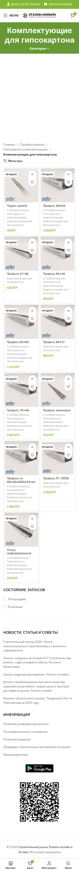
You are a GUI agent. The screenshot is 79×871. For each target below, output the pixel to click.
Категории (38, 48)
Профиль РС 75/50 (56, 478)
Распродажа (17, 599)
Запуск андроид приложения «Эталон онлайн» (36, 674)
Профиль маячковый (56, 410)
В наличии (15, 607)
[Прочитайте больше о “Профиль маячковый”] (68, 379)
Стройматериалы (32, 144)
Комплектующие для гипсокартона (19, 223)
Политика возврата (16, 739)
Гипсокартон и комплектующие (25, 149)
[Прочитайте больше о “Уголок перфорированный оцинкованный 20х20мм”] (32, 519)
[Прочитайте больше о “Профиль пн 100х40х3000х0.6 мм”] (32, 447)
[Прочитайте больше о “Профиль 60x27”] (68, 311)
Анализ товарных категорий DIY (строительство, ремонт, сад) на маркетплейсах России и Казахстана (37, 662)
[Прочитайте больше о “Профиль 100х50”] (68, 174)
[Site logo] (39, 15)
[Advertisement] (39, 95)
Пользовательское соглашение (25, 731)
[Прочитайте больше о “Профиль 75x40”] (32, 379)
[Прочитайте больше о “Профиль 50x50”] (32, 311)
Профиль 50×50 (18, 342)
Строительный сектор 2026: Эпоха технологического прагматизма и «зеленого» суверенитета (34, 646)
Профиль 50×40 (54, 274)
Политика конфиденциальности (26, 724)
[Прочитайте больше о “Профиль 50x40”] (68, 243)
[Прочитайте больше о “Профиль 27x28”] (32, 243)
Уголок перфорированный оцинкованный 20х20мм (19, 555)
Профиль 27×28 (17, 274)
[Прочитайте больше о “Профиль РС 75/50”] (68, 447)
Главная (9, 144)
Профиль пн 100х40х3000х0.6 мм (21, 480)
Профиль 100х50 (54, 206)
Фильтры (15, 161)
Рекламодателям (15, 754)
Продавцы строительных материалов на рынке (36, 747)
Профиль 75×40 (18, 410)
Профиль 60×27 (54, 342)
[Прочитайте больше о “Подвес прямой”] (32, 174)
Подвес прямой (17, 206)
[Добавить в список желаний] (32, 182)
